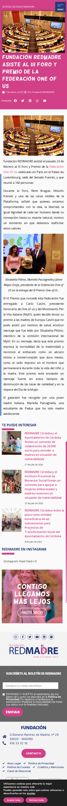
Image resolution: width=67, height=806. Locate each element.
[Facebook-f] (23, 637)
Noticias (7, 6)
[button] (15, 101)
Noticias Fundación (23, 6)
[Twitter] (30, 637)
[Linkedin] (44, 637)
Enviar (13, 712)
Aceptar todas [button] (14, 800)
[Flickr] (51, 637)
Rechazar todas (36, 800)
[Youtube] (37, 637)
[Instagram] (15, 637)
